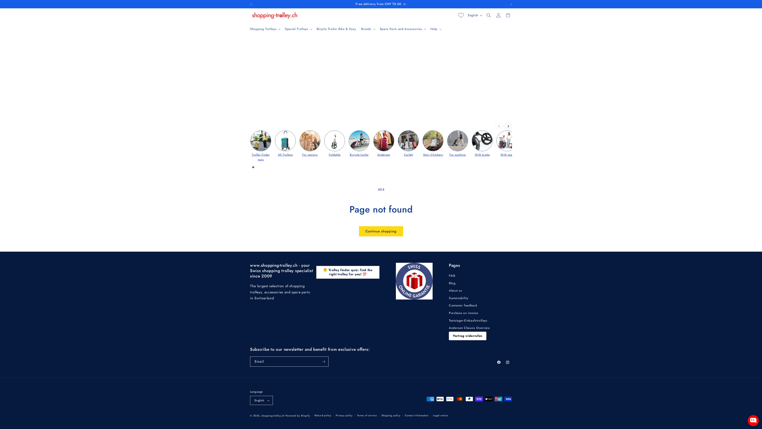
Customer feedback (463, 305)
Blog (452, 283)
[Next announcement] (511, 4)
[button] (264, 29)
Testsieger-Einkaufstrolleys (468, 320)
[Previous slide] (499, 126)
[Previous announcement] (251, 4)
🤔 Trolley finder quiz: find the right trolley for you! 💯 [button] (347, 272)
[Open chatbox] (753, 420)
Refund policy (323, 415)
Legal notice (440, 415)
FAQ (452, 275)
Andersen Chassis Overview (469, 328)
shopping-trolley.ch (273, 415)
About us (455, 290)
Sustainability (458, 298)
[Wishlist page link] (461, 15)
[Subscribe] (323, 362)
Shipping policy (390, 415)
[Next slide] (508, 126)
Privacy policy (344, 415)
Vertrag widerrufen (467, 336)
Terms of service (367, 415)
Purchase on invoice (463, 313)
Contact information (417, 415)
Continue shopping (381, 231)
